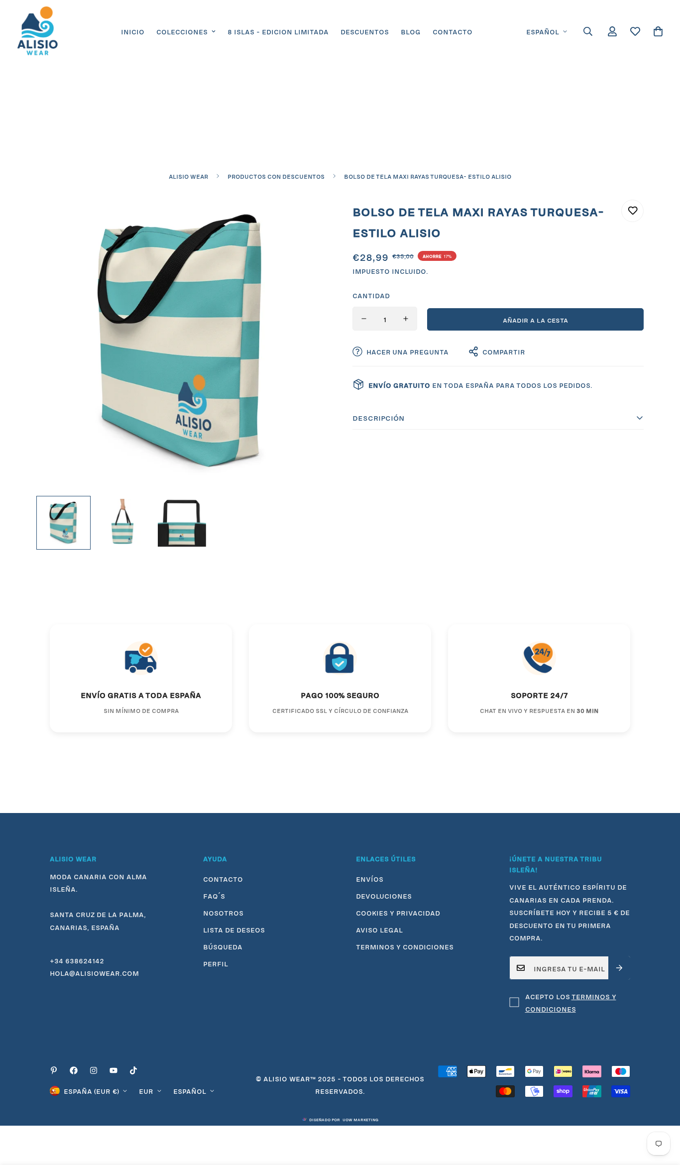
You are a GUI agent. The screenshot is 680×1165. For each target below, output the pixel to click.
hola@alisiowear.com (94, 972)
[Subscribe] (619, 968)
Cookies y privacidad (398, 912)
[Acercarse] (306, 218)
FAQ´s (214, 895)
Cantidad (371, 295)
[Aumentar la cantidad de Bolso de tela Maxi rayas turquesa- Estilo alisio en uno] (406, 318)
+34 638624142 (77, 960)
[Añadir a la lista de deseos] (632, 211)
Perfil (215, 963)
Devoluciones (384, 895)
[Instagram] (94, 1070)
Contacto (452, 31)
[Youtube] (113, 1070)
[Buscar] (588, 31)
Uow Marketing (360, 1119)
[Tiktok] (133, 1070)
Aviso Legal (379, 929)
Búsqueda (222, 946)
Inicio (132, 31)
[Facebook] (74, 1070)
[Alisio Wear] (37, 31)
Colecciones (182, 31)
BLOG (411, 31)
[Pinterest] (54, 1070)
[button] (658, 31)
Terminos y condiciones (404, 946)
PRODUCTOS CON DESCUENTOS (276, 175)
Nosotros (223, 912)
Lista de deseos (234, 929)
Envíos (369, 878)
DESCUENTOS (364, 31)
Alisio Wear (188, 175)
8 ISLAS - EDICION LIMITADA (278, 31)
